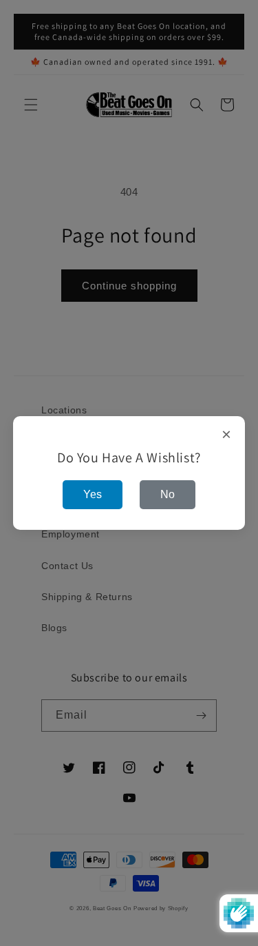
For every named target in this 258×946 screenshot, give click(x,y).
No (167, 494)
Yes (92, 494)
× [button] (227, 434)
